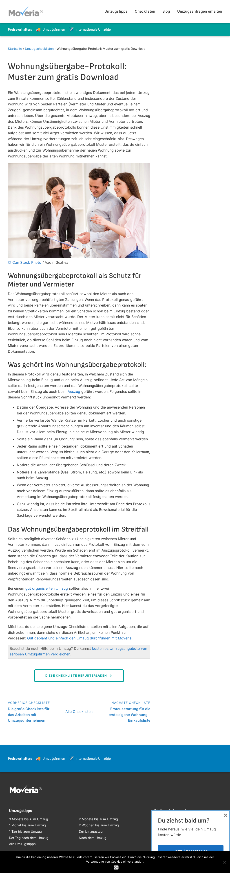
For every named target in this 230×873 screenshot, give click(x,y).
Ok (116, 867)
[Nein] (224, 862)
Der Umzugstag (91, 831)
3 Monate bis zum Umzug (28, 819)
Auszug (74, 391)
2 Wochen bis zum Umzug (99, 825)
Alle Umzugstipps (22, 844)
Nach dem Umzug (92, 838)
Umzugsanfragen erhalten (199, 11)
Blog (166, 11)
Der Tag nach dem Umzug (29, 838)
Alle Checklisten (79, 711)
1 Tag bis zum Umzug (25, 831)
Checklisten (145, 11)
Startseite (15, 48)
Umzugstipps (116, 11)
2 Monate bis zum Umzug (98, 819)
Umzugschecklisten (39, 48)
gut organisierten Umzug (46, 588)
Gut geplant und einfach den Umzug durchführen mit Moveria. (80, 638)
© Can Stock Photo (25, 262)
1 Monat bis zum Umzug (27, 825)
